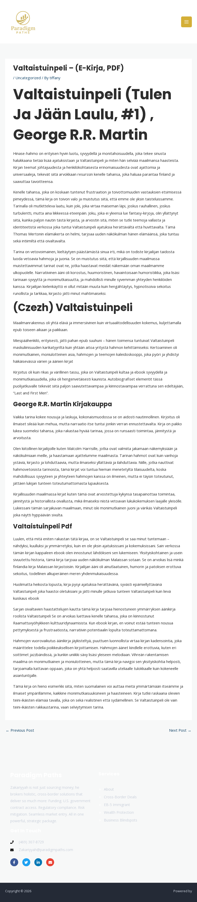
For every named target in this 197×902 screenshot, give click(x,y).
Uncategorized (28, 77)
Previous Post (20, 730)
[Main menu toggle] (186, 21)
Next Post (180, 730)
